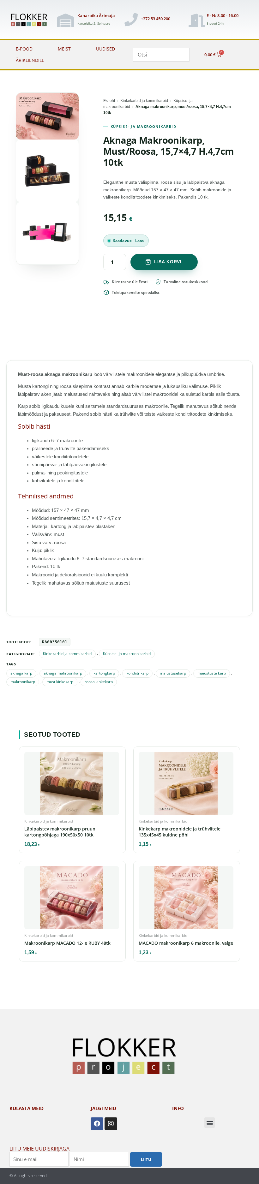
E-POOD (24, 49)
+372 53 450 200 (155, 18)
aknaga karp (21, 673)
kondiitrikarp (137, 673)
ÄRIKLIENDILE (30, 60)
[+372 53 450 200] (131, 19)
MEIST (64, 49)
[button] (209, 1122)
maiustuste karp (211, 673)
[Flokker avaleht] (31, 20)
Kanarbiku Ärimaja (96, 15)
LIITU (146, 1159)
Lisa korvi (168, 261)
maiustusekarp (173, 673)
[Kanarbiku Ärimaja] (65, 20)
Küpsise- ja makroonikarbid (143, 126)
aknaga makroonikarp (63, 673)
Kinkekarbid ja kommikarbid (144, 100)
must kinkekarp (59, 681)
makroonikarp (22, 681)
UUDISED (105, 49)
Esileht (109, 100)
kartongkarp (104, 673)
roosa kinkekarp (99, 681)
